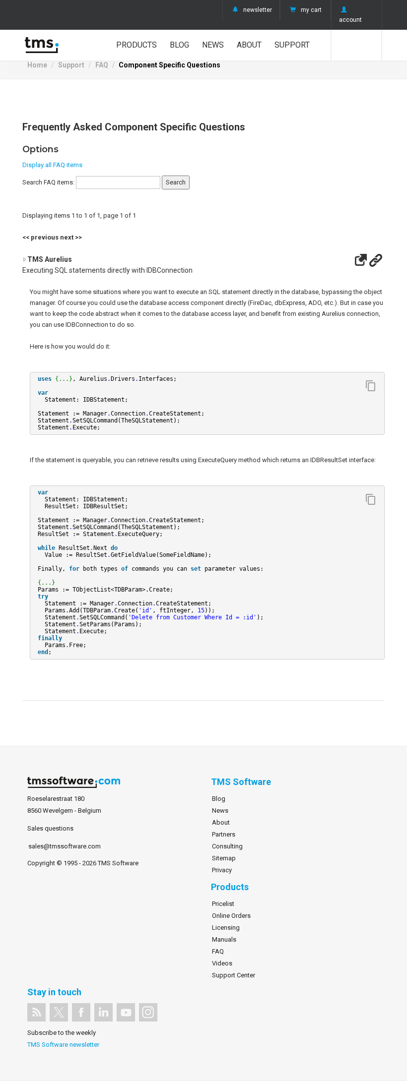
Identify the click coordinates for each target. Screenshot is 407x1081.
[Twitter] (59, 1012)
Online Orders (231, 915)
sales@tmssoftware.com (64, 846)
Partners (223, 834)
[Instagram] (148, 1012)
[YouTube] (126, 1012)
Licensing (226, 927)
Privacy (222, 870)
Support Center (233, 975)
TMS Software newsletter (63, 1044)
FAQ (101, 65)
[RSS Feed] (36, 1012)
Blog (179, 45)
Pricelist (223, 903)
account (350, 19)
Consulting (227, 846)
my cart (311, 9)
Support (292, 45)
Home (37, 65)
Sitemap (224, 858)
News (213, 45)
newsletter (257, 9)
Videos (222, 963)
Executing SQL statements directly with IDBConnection (107, 264)
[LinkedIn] (103, 1012)
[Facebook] (81, 1012)
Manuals (224, 939)
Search (356, 45)
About (249, 45)
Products (136, 45)
